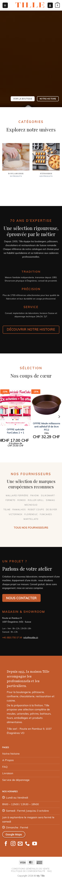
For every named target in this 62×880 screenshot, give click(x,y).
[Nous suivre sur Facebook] (5, 844)
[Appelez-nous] (27, 844)
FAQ (49, 871)
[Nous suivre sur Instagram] (13, 844)
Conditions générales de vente (31, 868)
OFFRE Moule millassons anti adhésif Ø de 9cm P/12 (46, 426)
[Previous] (4, 163)
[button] (5, 5)
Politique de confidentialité (28, 871)
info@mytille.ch (30, 637)
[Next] (58, 163)
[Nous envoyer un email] (20, 844)
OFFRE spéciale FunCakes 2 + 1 (15, 431)
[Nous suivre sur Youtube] (34, 844)
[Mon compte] (50, 5)
